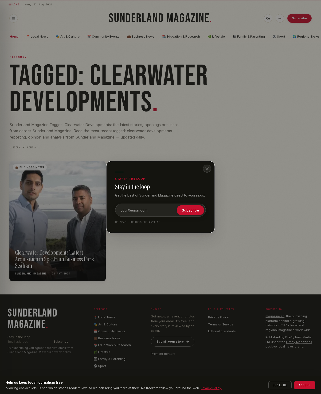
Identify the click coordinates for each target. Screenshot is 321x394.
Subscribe (190, 210)
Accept (304, 385)
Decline (280, 385)
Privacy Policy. (211, 388)
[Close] (207, 169)
